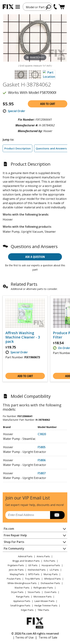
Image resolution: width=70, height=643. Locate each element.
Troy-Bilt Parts (32, 578)
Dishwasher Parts (50, 583)
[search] (49, 7)
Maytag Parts (17, 574)
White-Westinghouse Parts (22, 583)
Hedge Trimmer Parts (45, 605)
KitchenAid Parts (37, 569)
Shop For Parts (14, 542)
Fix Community (14, 548)
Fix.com (9, 529)
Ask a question (35, 257)
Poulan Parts (14, 578)
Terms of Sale (48, 637)
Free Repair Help (15, 535)
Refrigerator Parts (43, 587)
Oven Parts (50, 592)
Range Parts (22, 596)
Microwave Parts (43, 596)
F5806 (42, 460)
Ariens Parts (43, 556)
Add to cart (47, 104)
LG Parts (54, 569)
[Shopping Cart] (62, 6)
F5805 (42, 447)
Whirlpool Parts (52, 578)
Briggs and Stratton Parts (26, 560)
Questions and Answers (51, 148)
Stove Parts (34, 592)
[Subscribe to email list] (57, 515)
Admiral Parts (25, 556)
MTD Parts (33, 574)
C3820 (42, 434)
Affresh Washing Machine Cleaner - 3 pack (22, 337)
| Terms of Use (23, 637)
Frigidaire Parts (16, 565)
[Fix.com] (8, 6)
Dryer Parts (17, 592)
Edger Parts (27, 610)
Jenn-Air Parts (16, 569)
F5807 (42, 473)
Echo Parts (49, 560)
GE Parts (33, 565)
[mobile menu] (17, 6)
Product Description (17, 148)
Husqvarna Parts (51, 565)
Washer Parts (22, 587)
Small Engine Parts (20, 605)
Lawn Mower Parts (44, 601)
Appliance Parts (21, 601)
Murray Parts (51, 574)
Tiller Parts (43, 610)
